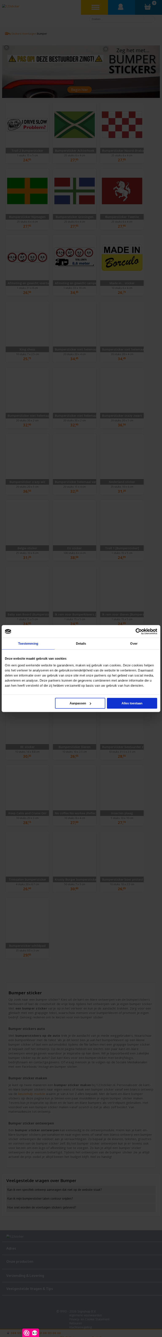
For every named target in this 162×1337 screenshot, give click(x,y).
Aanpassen (78, 703)
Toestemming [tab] (28, 643)
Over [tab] (133, 643)
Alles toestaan (132, 703)
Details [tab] (81, 643)
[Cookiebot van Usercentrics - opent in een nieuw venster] (138, 631)
